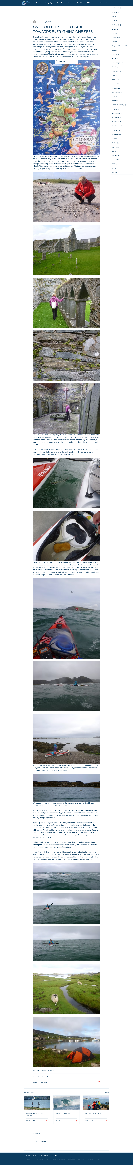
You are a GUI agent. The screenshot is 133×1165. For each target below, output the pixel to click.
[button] (107, 6)
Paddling (43, 1070)
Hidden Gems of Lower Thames (35, 1114)
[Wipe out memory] (66, 1103)
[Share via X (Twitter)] (38, 1076)
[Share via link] (47, 1076)
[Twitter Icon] (56, 1155)
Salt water (51, 1070)
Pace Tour (36, 1070)
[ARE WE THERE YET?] (96, 1103)
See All (107, 1092)
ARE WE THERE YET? (93, 1113)
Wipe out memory (63, 1113)
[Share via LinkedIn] (43, 1076)
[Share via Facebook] (34, 1076)
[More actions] (99, 22)
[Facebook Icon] (53, 1155)
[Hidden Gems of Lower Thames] (37, 1103)
